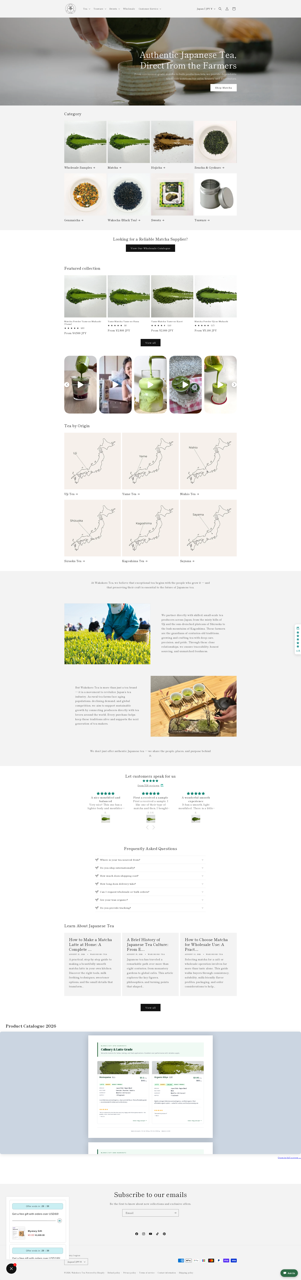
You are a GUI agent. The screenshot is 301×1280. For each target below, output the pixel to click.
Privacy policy (129, 1272)
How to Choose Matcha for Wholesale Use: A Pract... (206, 944)
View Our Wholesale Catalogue (150, 248)
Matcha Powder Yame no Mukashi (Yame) (82, 322)
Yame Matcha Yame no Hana (123, 321)
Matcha (113, 167)
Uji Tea (69, 494)
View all (150, 342)
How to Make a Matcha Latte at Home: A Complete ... (90, 944)
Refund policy (114, 1272)
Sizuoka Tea (73, 561)
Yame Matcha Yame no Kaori (167, 321)
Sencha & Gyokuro (208, 167)
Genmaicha (72, 220)
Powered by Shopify (95, 1273)
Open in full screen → (289, 1157)
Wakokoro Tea (78, 1273)
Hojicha (156, 167)
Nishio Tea (188, 494)
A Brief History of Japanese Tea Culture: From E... (147, 944)
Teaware (200, 220)
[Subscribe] (175, 1213)
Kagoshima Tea (133, 561)
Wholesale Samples (78, 167)
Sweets (156, 220)
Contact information (167, 1272)
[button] (86, 8)
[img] (150, 780)
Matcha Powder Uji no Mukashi (211, 321)
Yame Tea (129, 494)
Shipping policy (186, 1272)
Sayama (185, 561)
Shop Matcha (223, 87)
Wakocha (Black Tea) (122, 220)
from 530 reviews (148, 785)
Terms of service (146, 1272)
